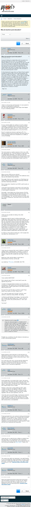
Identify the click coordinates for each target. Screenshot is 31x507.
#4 (28, 149)
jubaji (9, 309)
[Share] (28, 53)
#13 (28, 436)
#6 (28, 212)
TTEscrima (10, 262)
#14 (28, 456)
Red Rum (10, 164)
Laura (9, 48)
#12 (28, 413)
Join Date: (10, 52)
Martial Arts (10, 18)
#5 (28, 172)
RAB (9, 370)
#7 (28, 248)
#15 (28, 477)
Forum (5, 18)
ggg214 (10, 94)
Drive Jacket (18, 442)
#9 (28, 317)
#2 (28, 102)
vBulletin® (23, 504)
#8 (28, 275)
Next (27, 43)
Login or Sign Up (25, 1)
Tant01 (9, 267)
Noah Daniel (11, 428)
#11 (28, 378)
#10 (28, 352)
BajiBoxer (10, 405)
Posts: (19, 52)
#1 (28, 56)
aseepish (10, 114)
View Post (17, 320)
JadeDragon (11, 344)
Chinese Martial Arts (17, 18)
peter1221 (10, 448)
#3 (28, 122)
